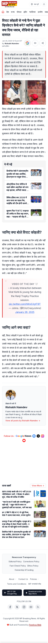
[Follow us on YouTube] (24, 440)
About (11, 579)
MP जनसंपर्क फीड (34, 584)
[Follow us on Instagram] (42, 436)
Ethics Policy (32, 566)
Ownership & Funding (24, 570)
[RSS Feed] (38, 607)
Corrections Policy (31, 561)
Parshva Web (35, 625)
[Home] (3, 12)
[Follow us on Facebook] (34, 436)
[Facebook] (10, 607)
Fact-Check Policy (18, 566)
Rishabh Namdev (12, 44)
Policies (33, 579)
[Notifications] (44, 4)
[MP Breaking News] (9, 4)
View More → (38, 485)
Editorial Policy (15, 561)
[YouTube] (31, 607)
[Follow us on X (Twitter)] (38, 436)
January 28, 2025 (24, 312)
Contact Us (23, 579)
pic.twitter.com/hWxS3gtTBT (25, 304)
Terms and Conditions (16, 584)
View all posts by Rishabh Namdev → (22, 420)
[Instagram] (24, 607)
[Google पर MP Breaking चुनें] (27, 43)
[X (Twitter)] (17, 607)
